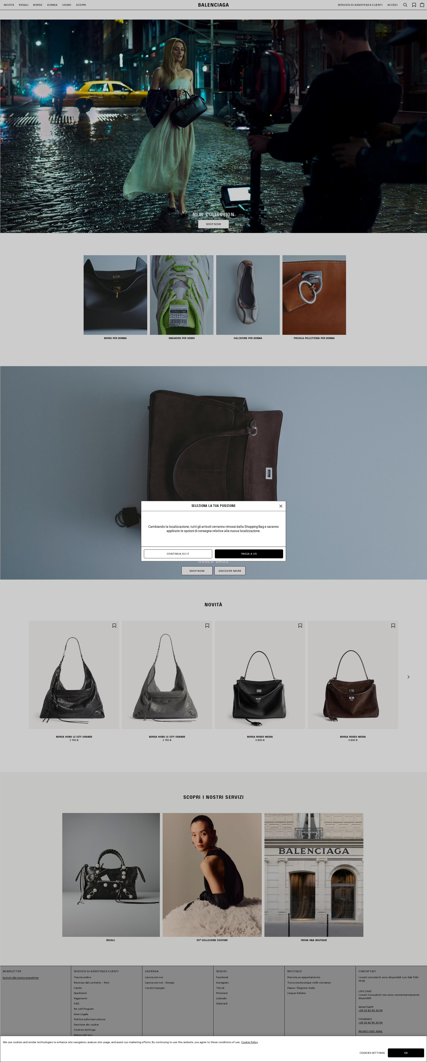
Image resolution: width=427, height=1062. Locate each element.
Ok (406, 1052)
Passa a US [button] (249, 553)
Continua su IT (178, 553)
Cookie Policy (249, 1042)
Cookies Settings (372, 1052)
